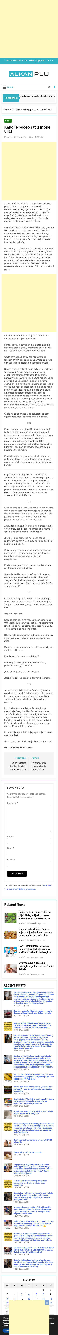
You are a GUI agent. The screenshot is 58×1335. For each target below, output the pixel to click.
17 (7, 1303)
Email (10, 848)
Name (10, 836)
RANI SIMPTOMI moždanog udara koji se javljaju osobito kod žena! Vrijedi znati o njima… (36, 949)
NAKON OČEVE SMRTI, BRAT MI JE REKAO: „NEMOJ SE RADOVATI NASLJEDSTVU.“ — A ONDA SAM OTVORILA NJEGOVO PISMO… (32, 1025)
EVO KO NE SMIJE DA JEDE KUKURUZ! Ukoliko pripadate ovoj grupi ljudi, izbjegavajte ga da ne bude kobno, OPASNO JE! (34, 1076)
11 (14, 1299)
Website (11, 859)
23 (51, 1303)
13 (29, 1299)
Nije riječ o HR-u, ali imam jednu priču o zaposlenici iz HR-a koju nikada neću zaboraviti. (30, 1183)
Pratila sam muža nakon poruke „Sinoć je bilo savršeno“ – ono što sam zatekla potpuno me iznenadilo (33, 1089)
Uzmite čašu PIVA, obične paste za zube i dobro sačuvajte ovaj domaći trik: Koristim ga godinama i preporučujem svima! (34, 1101)
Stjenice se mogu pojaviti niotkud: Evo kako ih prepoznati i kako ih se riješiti (33, 1112)
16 (51, 1299)
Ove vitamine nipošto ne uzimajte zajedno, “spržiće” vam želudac (36, 966)
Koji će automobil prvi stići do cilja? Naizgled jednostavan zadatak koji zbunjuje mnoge (35, 915)
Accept (7, 1330)
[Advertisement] (29, 1317)
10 (7, 1299)
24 (7, 1307)
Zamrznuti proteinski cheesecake (28, 1152)
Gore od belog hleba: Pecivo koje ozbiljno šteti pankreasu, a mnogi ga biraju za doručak (35, 932)
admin (9, 137)
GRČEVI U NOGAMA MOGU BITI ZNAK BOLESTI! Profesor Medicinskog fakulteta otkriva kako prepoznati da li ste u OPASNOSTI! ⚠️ (34, 1223)
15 (43, 1299)
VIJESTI (8, 120)
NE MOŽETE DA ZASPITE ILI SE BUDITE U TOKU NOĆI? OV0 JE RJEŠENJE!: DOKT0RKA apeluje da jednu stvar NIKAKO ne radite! (34, 1250)
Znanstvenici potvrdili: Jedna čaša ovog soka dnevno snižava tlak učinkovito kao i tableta (33, 1012)
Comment (12, 803)
